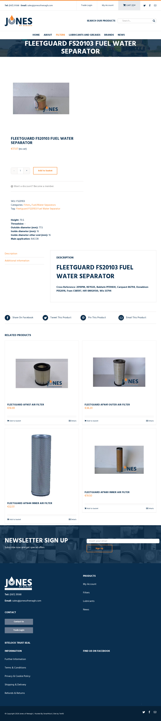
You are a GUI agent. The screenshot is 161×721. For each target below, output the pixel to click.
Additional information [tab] (17, 261)
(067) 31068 (14, 5)
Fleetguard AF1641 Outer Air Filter (107, 405)
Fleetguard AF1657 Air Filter (25, 405)
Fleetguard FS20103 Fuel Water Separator (38, 209)
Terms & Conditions (15, 668)
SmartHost (47, 713)
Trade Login (86, 5)
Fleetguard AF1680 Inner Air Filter (107, 492)
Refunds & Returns (15, 693)
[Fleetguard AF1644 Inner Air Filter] (42, 463)
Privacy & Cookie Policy (17, 676)
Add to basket (45, 171)
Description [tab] (11, 254)
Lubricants (88, 601)
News (86, 610)
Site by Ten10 (58, 713)
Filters (27, 205)
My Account (108, 5)
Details (73, 421)
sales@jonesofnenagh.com (40, 5)
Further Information (15, 659)
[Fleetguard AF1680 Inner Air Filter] (119, 458)
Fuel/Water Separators (44, 205)
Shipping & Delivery (15, 685)
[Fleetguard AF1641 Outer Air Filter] (119, 370)
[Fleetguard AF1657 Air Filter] (42, 370)
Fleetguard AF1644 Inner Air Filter (29, 503)
